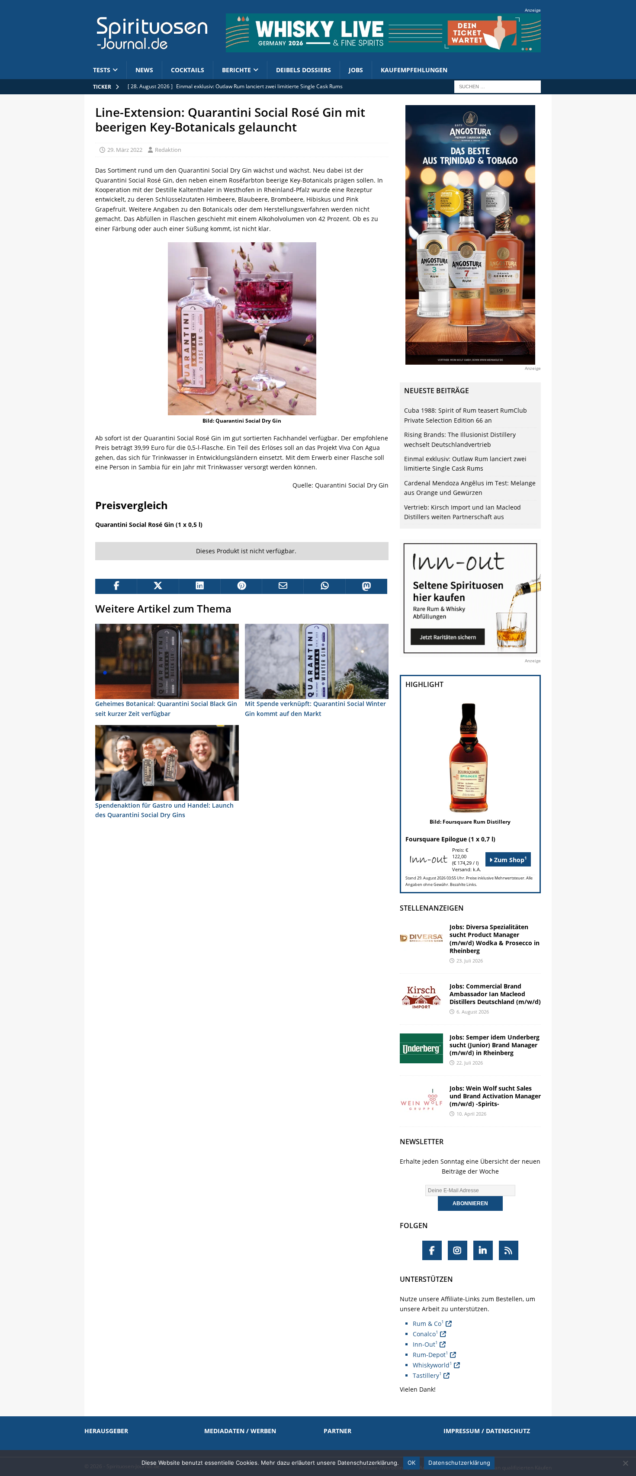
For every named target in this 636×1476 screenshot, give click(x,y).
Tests (101, 70)
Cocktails (187, 70)
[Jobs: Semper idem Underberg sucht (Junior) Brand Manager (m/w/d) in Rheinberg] (421, 1048)
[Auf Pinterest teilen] (241, 586)
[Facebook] (432, 1250)
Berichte (236, 70)
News (144, 70)
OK (412, 1462)
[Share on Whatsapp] (324, 586)
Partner (337, 1431)
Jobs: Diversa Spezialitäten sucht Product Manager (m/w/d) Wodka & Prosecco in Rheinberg (495, 939)
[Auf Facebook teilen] (116, 586)
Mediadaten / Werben (240, 1431)
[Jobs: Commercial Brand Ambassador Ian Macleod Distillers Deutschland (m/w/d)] (421, 997)
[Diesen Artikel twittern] (157, 586)
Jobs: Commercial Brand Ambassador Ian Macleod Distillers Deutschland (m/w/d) (495, 994)
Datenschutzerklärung (459, 1462)
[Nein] (625, 1463)
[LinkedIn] (483, 1250)
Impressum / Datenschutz (486, 1431)
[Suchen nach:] (497, 86)
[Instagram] (457, 1250)
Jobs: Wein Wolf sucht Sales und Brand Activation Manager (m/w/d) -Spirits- (495, 1096)
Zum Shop (509, 859)
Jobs (356, 70)
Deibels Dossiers (303, 70)
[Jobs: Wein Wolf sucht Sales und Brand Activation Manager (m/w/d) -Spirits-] (421, 1099)
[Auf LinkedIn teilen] (199, 586)
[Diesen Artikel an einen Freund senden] (282, 586)
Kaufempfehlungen (414, 70)
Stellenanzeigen (432, 908)
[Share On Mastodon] (366, 586)
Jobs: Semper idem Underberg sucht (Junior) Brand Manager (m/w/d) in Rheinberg (495, 1045)
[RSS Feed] (508, 1250)
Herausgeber (106, 1431)
